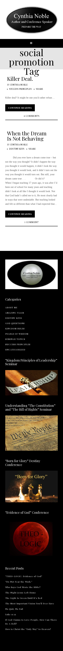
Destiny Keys (16, 149)
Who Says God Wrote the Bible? (22, 587)
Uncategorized (15, 349)
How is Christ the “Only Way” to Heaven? (28, 629)
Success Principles (20, 89)
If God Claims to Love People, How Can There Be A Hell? (31, 621)
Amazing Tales (14, 312)
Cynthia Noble (19, 85)
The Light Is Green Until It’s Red (23, 598)
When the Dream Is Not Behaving (27, 136)
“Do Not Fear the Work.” (18, 581)
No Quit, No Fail (14, 608)
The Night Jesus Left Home (20, 592)
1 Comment (31, 222)
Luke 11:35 (10, 614)
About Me (11, 307)
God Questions (15, 323)
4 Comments (31, 116)
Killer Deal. (20, 78)
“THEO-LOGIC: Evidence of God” (23, 576)
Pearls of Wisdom (16, 333)
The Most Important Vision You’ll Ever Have (29, 603)
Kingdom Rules (15, 328)
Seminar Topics (15, 339)
